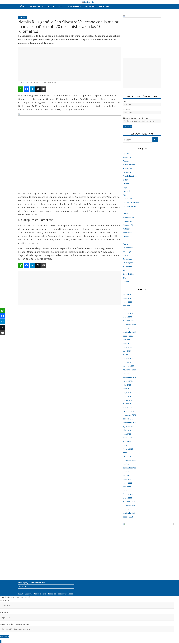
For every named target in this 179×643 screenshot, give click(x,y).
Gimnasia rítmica (129, 206)
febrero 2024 (128, 404)
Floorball (126, 191)
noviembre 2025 (129, 324)
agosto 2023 (128, 426)
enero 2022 (127, 498)
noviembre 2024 (129, 370)
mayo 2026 (127, 302)
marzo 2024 (127, 400)
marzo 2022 (127, 490)
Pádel (125, 240)
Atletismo (35, 6)
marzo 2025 (127, 355)
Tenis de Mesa (129, 274)
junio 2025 (127, 343)
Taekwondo (127, 266)
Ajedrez (126, 153)
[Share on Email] (43, 89)
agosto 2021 (128, 517)
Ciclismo (46, 6)
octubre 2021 (128, 509)
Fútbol (23, 6)
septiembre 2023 (129, 422)
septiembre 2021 (129, 513)
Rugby (125, 255)
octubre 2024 (128, 373)
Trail (124, 278)
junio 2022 (127, 479)
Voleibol (126, 281)
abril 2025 (127, 351)
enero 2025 (127, 362)
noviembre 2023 (129, 415)
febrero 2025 (128, 358)
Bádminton (127, 168)
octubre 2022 (128, 464)
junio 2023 (127, 434)
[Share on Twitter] (38, 89)
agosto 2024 (128, 381)
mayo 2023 (127, 437)
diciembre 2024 (129, 366)
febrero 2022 (128, 494)
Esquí (125, 187)
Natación (126, 229)
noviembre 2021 (129, 505)
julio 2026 (127, 294)
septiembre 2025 (129, 332)
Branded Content (130, 176)
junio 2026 (127, 298)
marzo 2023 (127, 445)
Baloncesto (59, 6)
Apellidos (126, 109)
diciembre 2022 (129, 456)
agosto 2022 (128, 471)
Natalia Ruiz (52, 82)
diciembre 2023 (129, 411)
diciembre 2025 (129, 321)
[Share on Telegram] (32, 89)
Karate (125, 214)
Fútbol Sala (127, 199)
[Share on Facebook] (26, 89)
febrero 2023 (128, 449)
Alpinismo (127, 157)
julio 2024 (127, 385)
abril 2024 (127, 396)
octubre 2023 (128, 419)
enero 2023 (127, 453)
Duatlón (126, 183)
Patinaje (126, 244)
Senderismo (90, 6)
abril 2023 (127, 441)
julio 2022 (127, 475)
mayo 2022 (127, 483)
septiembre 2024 (129, 377)
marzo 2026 (127, 309)
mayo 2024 (127, 392)
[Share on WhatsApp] (20, 89)
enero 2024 (127, 407)
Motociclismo (128, 217)
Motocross (127, 221)
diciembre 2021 (129, 502)
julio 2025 (127, 339)
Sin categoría (128, 263)
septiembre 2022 (129, 468)
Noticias (126, 236)
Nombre (126, 101)
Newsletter (127, 232)
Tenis (125, 270)
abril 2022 (127, 487)
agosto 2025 (128, 336)
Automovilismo (129, 165)
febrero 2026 (128, 313)
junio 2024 (127, 388)
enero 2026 (127, 317)
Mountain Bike (128, 225)
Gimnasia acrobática (131, 202)
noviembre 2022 (129, 460)
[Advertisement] (69, 64)
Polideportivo (75, 6)
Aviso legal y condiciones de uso (31, 582)
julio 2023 (127, 430)
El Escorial (43, 82)
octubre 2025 (128, 328)
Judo (125, 210)
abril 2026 (127, 306)
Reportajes (104, 6)
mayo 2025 (127, 347)
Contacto (22, 586)
